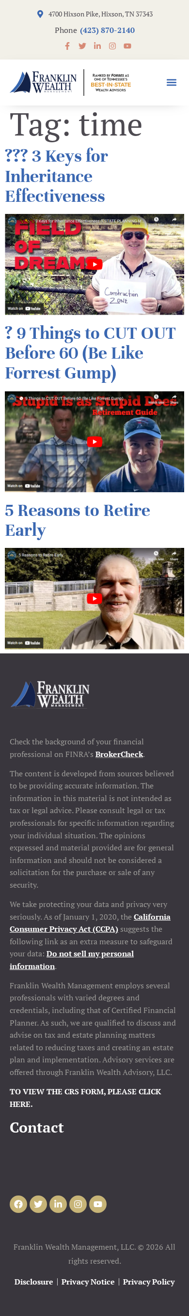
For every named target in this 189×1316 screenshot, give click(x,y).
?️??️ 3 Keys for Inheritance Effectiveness (56, 176)
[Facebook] (18, 1204)
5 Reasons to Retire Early (77, 520)
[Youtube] (98, 1204)
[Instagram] (78, 1204)
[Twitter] (38, 1204)
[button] (171, 83)
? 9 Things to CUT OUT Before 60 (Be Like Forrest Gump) (90, 353)
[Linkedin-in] (58, 1204)
